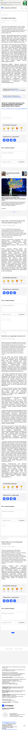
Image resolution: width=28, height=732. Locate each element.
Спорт (3, 217)
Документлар (9, 648)
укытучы (4, 525)
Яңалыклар (4, 14)
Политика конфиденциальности (9, 729)
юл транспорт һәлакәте (7, 117)
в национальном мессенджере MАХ (12, 96)
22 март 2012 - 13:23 (5, 338)
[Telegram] (11, 140)
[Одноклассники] (7, 140)
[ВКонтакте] (4, 140)
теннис (8, 319)
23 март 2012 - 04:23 (5, 225)
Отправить (21, 161)
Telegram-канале (15, 90)
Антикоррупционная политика (9, 721)
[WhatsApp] (14, 140)
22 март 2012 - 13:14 (5, 546)
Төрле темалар (19, 648)
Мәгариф (4, 332)
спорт (3, 319)
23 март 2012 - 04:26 (5, 20)
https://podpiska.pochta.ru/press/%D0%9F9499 (14, 108)
